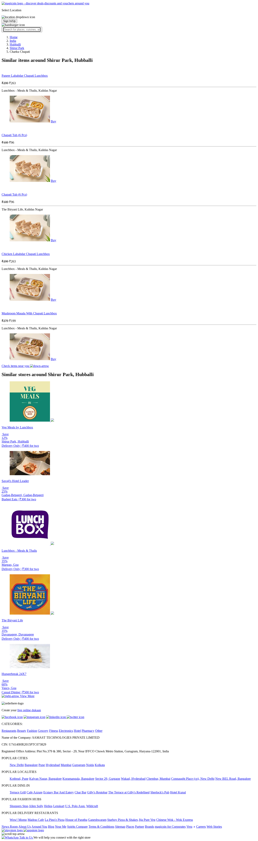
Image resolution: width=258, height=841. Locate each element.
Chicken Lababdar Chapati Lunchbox (26, 254)
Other (98, 730)
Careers (201, 826)
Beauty (21, 730)
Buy (53, 121)
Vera (189, 826)
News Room (10, 826)
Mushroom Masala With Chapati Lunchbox (29, 313)
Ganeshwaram (97, 819)
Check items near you (16, 366)
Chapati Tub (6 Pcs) (14, 135)
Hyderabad (53, 765)
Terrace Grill (18, 792)
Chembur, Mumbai (158, 778)
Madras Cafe (36, 819)
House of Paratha (76, 819)
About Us (24, 826)
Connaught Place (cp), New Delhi (192, 778)
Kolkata (100, 765)
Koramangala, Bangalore (78, 778)
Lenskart (58, 806)
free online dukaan (29, 710)
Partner (139, 826)
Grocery (43, 730)
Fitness (53, 730)
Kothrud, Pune (19, 778)
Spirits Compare (77, 826)
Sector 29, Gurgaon (107, 778)
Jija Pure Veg (147, 819)
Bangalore (31, 765)
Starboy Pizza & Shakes (122, 819)
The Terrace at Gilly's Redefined (129, 792)
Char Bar (80, 792)
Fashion (32, 730)
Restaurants (9, 730)
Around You (39, 826)
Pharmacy (88, 730)
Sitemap (120, 826)
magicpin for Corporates (170, 826)
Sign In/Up (9, 21)
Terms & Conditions (101, 826)
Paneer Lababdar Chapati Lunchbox (25, 75)
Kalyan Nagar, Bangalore (45, 778)
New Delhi (17, 765)
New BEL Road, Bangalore (233, 778)
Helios (48, 806)
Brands (149, 826)
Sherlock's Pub (159, 792)
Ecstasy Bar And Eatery (58, 792)
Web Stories (214, 826)
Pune (41, 765)
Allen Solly (36, 806)
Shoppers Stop (19, 806)
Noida (90, 765)
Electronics (66, 730)
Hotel (77, 730)
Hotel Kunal (178, 792)
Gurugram (78, 765)
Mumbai (66, 765)
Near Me (60, 826)
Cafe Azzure (35, 792)
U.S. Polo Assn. (75, 806)
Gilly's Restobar (97, 792)
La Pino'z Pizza (54, 819)
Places (130, 826)
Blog (51, 826)
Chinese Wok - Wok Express (174, 819)
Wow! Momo (18, 819)
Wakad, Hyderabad (133, 778)
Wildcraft (92, 806)
